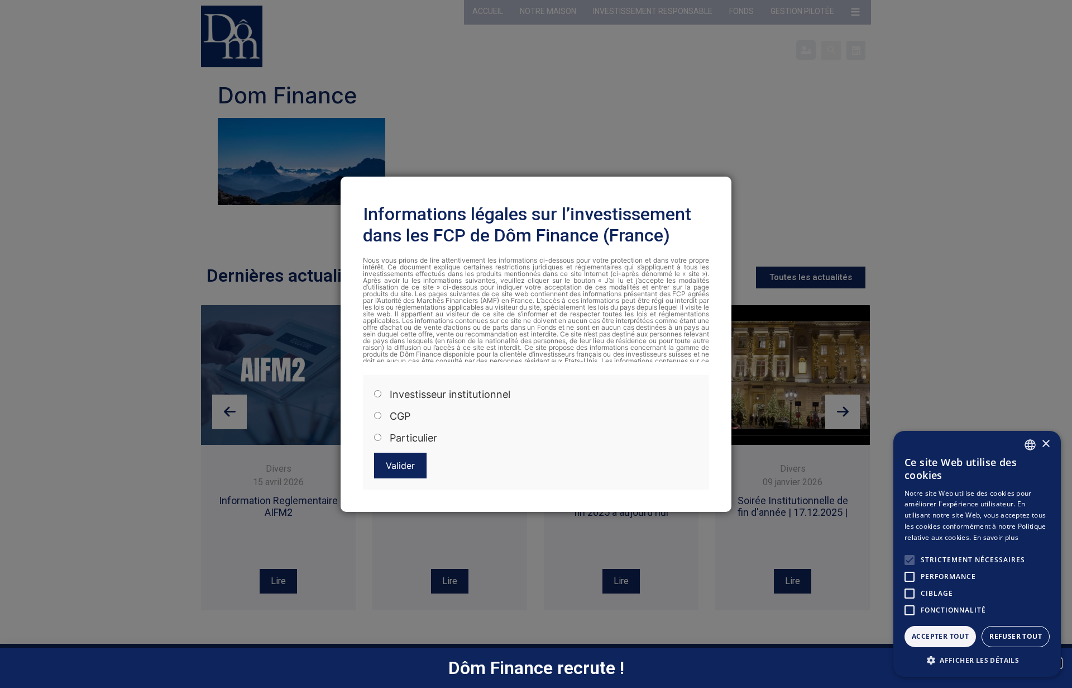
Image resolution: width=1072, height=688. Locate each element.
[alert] (977, 554)
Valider (400, 465)
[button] (977, 660)
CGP (400, 416)
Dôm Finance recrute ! (536, 667)
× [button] (1045, 444)
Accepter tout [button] (940, 636)
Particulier (413, 438)
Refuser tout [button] (1015, 636)
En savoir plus (995, 537)
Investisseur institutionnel (450, 395)
